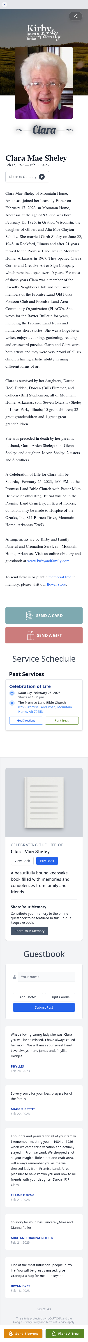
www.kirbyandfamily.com (49, 560)
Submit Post (44, 1007)
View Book (22, 861)
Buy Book (47, 861)
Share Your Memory (29, 931)
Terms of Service (56, 1322)
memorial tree (60, 576)
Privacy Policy (31, 1322)
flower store (56, 584)
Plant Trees (62, 720)
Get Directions (26, 720)
